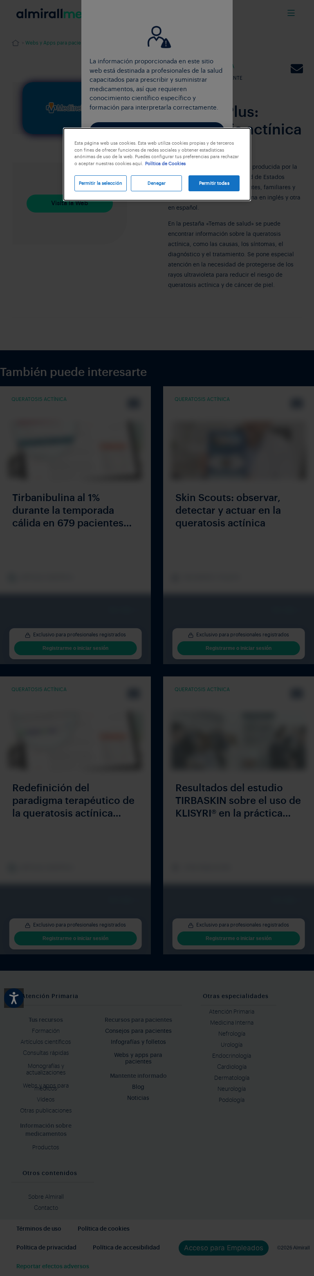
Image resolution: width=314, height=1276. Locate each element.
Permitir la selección (100, 183)
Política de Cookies (165, 163)
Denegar (157, 183)
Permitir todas (214, 183)
